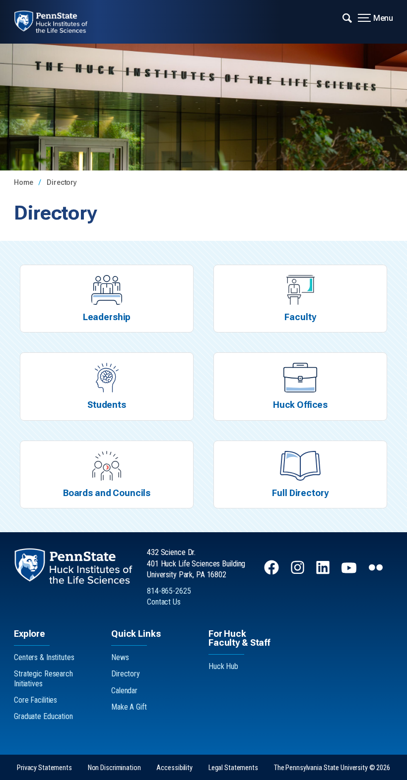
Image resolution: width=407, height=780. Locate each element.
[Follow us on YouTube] (349, 572)
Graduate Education (43, 716)
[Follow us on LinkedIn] (324, 572)
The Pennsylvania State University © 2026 (332, 768)
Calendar (124, 690)
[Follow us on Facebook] (272, 572)
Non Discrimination (114, 768)
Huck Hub (223, 666)
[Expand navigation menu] (347, 17)
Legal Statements (233, 768)
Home (24, 182)
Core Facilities (35, 700)
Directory (62, 182)
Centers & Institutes (44, 657)
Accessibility (174, 768)
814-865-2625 (169, 591)
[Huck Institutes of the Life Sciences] (58, 22)
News (120, 657)
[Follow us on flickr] (376, 572)
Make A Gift (129, 707)
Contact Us (164, 602)
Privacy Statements (44, 768)
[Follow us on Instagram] (298, 572)
